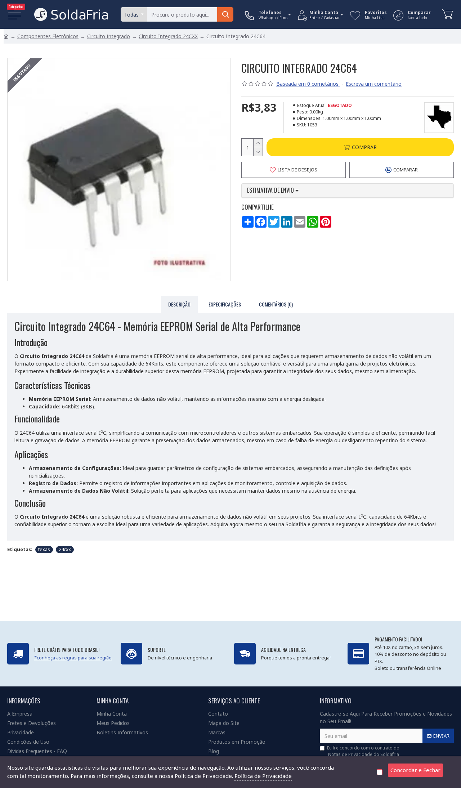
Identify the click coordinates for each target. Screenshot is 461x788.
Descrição (179, 304)
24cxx (65, 549)
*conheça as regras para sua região (73, 657)
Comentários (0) (276, 304)
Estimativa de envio (271, 190)
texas (44, 549)
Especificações (225, 304)
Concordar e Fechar (415, 770)
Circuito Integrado (108, 36)
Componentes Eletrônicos (48, 36)
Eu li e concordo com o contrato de (363, 751)
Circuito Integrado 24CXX (168, 36)
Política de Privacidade (263, 775)
